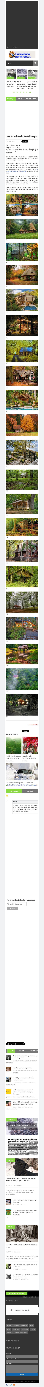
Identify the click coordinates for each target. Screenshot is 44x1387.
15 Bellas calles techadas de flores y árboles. (29, 758)
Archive (24, 1297)
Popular (12, 1053)
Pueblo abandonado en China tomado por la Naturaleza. (13, 758)
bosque (28, 99)
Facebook (30, 791)
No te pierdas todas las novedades (21, 900)
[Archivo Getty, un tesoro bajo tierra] (11, 74)
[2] (17, 92)
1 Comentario (10, 141)
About (31, 1297)
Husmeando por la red (16, 1294)
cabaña (34, 99)
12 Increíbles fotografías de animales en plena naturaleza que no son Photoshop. (25, 1212)
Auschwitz (10, 1332)
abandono (24, 1325)
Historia (16, 1325)
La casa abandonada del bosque (22, 170)
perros (33, 1329)
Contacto (15, 47)
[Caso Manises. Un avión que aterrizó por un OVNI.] (32, 74)
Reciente (21, 1051)
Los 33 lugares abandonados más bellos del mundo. (23, 1079)
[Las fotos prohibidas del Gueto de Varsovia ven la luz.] (22, 1233)
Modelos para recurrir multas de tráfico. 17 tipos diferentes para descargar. (23, 1092)
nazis (8, 1329)
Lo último (11, 1119)
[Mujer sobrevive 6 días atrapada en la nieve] (22, 74)
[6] (30, 92)
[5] (26, 92)
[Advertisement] (22, 23)
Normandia (25, 1329)
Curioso (10, 1160)
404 (36, 1297)
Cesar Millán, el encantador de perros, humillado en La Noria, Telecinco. (25, 1103)
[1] (14, 92)
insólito (9, 1325)
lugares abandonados (21, 1332)
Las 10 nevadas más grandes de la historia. (19, 783)
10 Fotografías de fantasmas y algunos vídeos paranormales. (25, 1276)
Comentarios (14, 791)
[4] (23, 92)
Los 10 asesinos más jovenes (22, 1068)
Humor (31, 1325)
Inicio (8, 47)
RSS (14, 1384)
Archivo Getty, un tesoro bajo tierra (11, 84)
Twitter (11, 1384)
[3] (20, 92)
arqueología (16, 1329)
